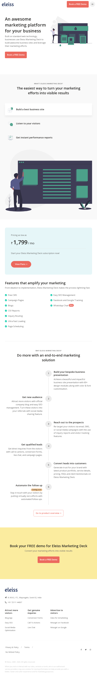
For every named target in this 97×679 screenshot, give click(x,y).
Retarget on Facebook (59, 622)
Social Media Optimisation (10, 628)
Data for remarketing (59, 618)
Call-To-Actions (34, 622)
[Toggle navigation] (92, 4)
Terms (27, 647)
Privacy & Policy (11, 647)
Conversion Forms (35, 618)
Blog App (8, 618)
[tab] (48, 109)
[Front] (9, 4)
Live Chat (31, 627)
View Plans (20, 264)
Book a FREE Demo (78, 4)
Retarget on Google (58, 627)
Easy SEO (9, 622)
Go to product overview (48, 513)
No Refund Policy (12, 652)
